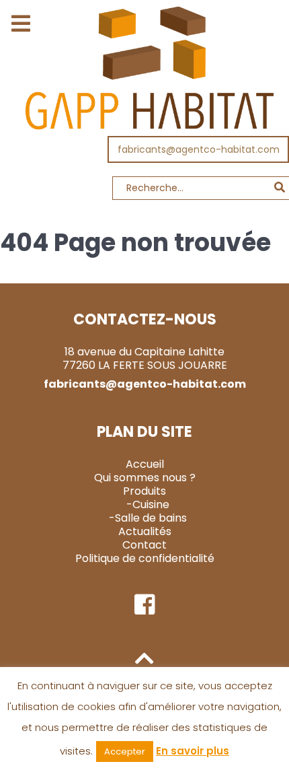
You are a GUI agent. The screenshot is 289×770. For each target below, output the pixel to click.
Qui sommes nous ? (145, 477)
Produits (144, 491)
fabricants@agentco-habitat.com (199, 149)
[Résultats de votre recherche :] (144, 191)
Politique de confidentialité (144, 558)
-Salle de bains (148, 518)
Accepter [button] (124, 751)
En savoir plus (192, 751)
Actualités (144, 531)
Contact (144, 545)
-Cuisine (147, 504)
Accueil (145, 464)
